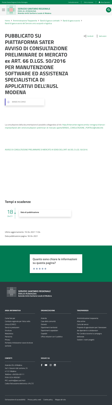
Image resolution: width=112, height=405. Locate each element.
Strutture (8, 330)
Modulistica (9, 333)
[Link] (29, 9)
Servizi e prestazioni (12, 327)
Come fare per (10, 318)
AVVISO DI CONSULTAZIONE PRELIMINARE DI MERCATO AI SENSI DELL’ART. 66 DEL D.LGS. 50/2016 (46, 149)
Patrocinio (8, 336)
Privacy (7, 339)
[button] (3, 9)
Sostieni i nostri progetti (85, 339)
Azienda (44, 318)
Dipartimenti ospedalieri (49, 330)
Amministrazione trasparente (87, 318)
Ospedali (44, 333)
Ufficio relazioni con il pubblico (51, 336)
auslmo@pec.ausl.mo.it (17, 380)
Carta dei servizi (82, 324)
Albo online (81, 321)
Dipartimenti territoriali (49, 327)
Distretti (44, 324)
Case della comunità (48, 321)
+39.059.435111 (17, 374)
